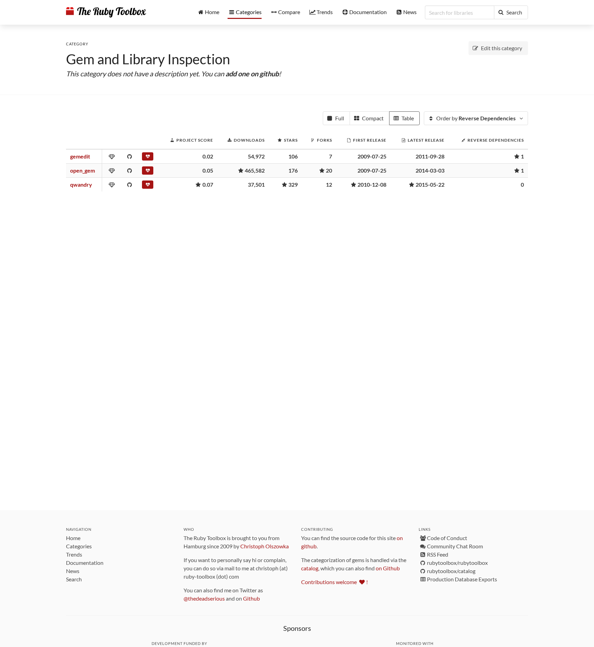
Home (73, 538)
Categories (79, 546)
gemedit (80, 156)
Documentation (84, 562)
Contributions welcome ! (334, 582)
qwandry (81, 184)
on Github (388, 568)
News (72, 571)
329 (293, 184)
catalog (309, 568)
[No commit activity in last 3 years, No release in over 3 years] (148, 157)
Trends (74, 554)
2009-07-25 (372, 156)
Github (251, 598)
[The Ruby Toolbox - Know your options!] (106, 12)
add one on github (252, 73)
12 (329, 184)
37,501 (256, 184)
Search (74, 579)
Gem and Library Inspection (148, 59)
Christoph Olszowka (264, 546)
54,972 (256, 156)
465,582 (255, 170)
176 (293, 170)
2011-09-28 (430, 156)
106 (293, 156)
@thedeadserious (204, 598)
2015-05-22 (430, 184)
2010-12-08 (372, 184)
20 (329, 170)
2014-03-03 (430, 170)
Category (77, 44)
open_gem (82, 170)
